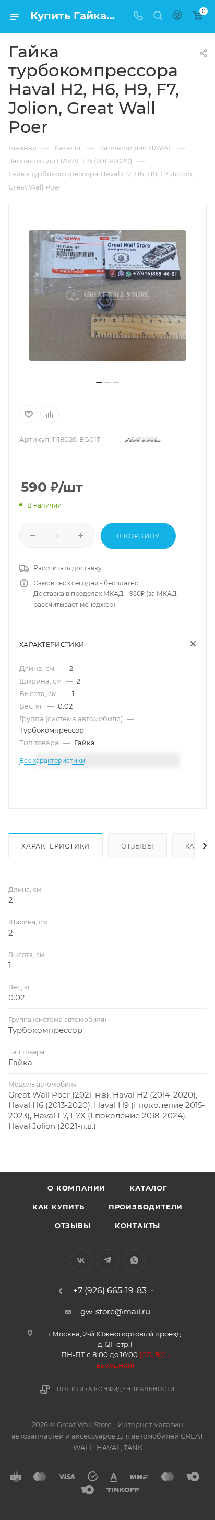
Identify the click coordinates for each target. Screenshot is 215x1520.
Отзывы (137, 846)
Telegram (108, 1260)
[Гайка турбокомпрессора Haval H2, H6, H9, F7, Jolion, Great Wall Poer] (107, 295)
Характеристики (55, 846)
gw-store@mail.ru (115, 1311)
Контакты (137, 1225)
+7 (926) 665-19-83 (110, 1291)
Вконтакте (81, 1260)
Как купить (58, 1207)
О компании (76, 1188)
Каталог (148, 1188)
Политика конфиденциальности (116, 1389)
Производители (146, 1207)
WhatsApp (134, 1260)
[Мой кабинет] (177, 16)
